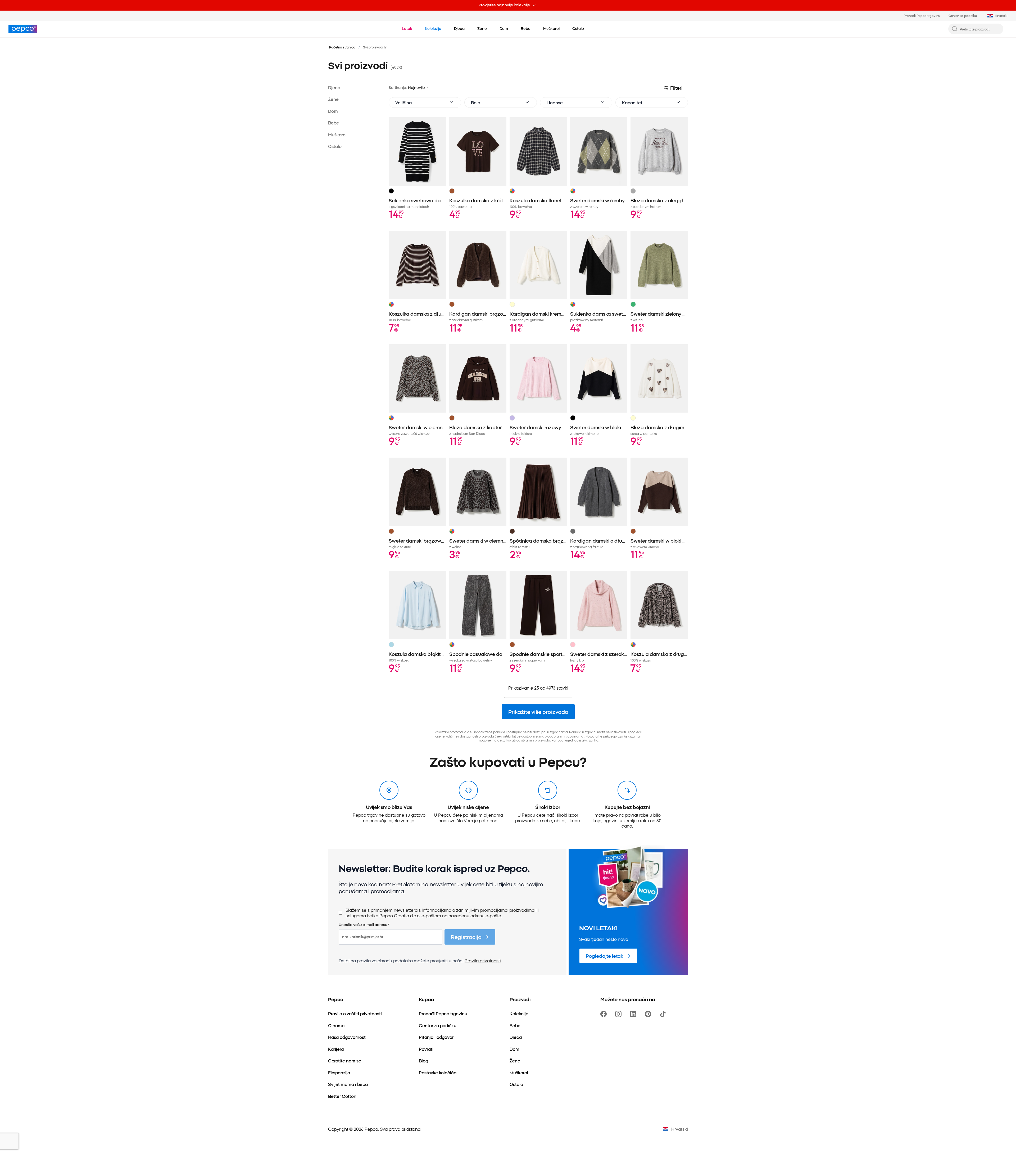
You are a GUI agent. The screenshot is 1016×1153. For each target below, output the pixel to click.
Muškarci (337, 134)
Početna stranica (342, 47)
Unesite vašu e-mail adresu (364, 924)
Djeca (334, 87)
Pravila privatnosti (483, 960)
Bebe (333, 122)
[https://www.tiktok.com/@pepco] (664, 1014)
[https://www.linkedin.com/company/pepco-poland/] (634, 1014)
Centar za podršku (963, 15)
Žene (333, 99)
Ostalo (335, 146)
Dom (333, 111)
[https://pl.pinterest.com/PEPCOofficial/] (649, 1014)
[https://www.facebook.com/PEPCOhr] (604, 1014)
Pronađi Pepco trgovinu (922, 15)
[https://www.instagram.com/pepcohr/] (619, 1014)
